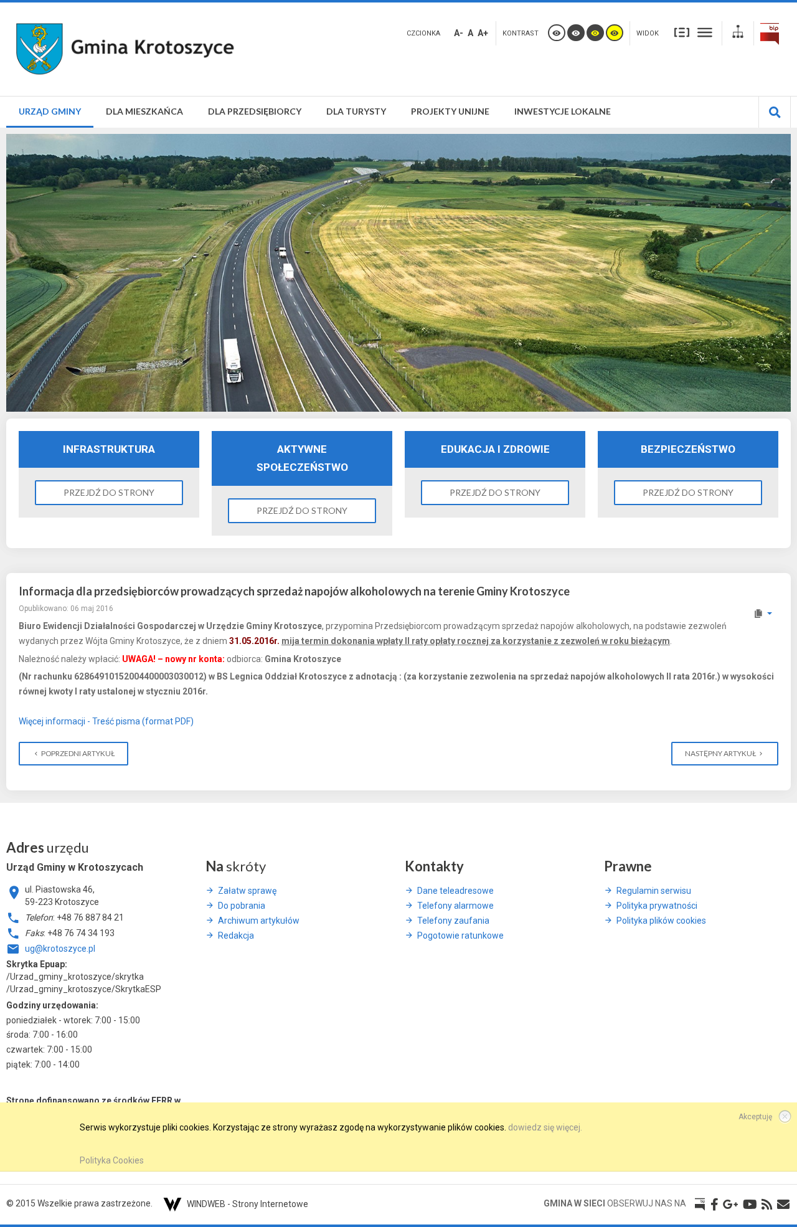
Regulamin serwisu (653, 891)
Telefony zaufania (453, 921)
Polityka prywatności (656, 906)
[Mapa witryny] (738, 33)
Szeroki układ (704, 31)
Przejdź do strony (109, 492)
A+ (483, 33)
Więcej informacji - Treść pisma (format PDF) (106, 721)
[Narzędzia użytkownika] (762, 613)
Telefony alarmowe (455, 906)
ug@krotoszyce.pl (60, 949)
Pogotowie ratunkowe (460, 935)
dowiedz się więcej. (545, 1127)
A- (458, 33)
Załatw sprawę (247, 891)
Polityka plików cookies (661, 921)
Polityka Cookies (112, 1160)
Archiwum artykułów (258, 921)
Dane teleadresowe (455, 891)
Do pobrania (241, 906)
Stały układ (681, 31)
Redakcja (236, 935)
